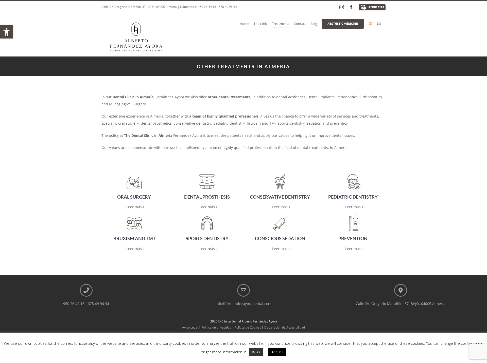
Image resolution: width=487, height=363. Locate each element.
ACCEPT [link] (277, 352)
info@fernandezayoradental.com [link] (243, 303)
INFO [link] (256, 352)
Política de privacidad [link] (216, 327)
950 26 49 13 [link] (207, 7)
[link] (6, 32)
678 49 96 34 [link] (228, 7)
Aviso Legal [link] (190, 327)
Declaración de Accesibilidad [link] (284, 327)
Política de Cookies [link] (248, 327)
